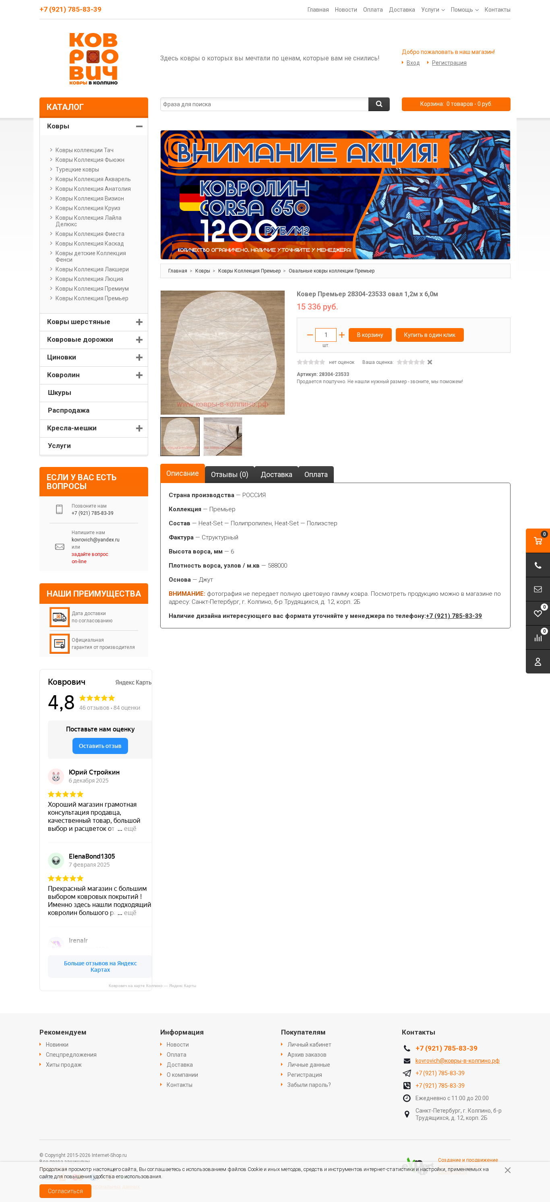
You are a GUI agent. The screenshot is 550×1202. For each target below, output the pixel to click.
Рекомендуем (63, 1032)
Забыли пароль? (309, 1085)
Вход (413, 63)
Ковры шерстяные (78, 322)
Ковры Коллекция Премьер (92, 298)
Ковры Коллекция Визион (90, 198)
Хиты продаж (64, 1065)
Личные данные (308, 1065)
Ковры (58, 126)
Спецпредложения (71, 1054)
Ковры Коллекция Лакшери (92, 269)
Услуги (430, 9)
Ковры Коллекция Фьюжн (90, 160)
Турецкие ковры (77, 169)
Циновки (61, 357)
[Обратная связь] (538, 589)
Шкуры (59, 392)
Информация (182, 1032)
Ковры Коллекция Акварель (93, 179)
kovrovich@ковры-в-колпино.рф (458, 1060)
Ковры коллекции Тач (85, 150)
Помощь (462, 9)
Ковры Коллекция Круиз (88, 208)
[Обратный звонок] (538, 565)
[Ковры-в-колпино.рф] (93, 58)
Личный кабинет (309, 1044)
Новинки (57, 1044)
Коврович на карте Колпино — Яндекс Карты (152, 985)
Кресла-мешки (72, 428)
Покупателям (303, 1032)
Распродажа (68, 410)
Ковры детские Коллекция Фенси (91, 256)
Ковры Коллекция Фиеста (90, 234)
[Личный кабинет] (538, 661)
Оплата (373, 9)
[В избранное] (275, 300)
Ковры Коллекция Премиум (92, 288)
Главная (318, 9)
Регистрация (449, 63)
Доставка (402, 9)
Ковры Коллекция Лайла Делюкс (89, 221)
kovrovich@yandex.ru (96, 540)
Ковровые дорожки (80, 339)
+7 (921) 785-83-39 (70, 9)
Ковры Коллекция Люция (89, 279)
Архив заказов (307, 1054)
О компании (182, 1075)
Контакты (498, 9)
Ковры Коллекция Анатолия (93, 189)
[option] (335, 194)
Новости (346, 9)
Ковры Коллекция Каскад (90, 243)
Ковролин (63, 375)
